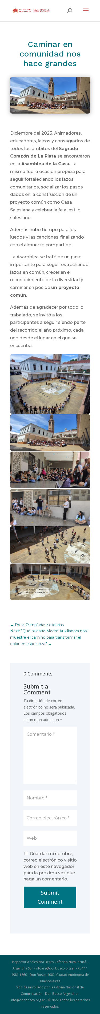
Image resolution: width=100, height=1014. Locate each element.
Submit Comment (50, 897)
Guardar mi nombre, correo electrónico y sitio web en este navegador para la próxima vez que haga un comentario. (50, 866)
